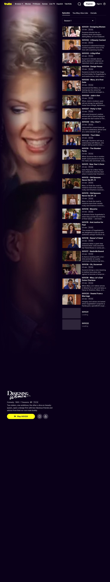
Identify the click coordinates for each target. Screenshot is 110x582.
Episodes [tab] (66, 13)
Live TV (52, 4)
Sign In (99, 4)
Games (45, 4)
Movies (28, 4)
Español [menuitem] (60, 4)
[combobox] (79, 21)
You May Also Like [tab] (80, 13)
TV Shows (36, 4)
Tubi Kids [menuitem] (68, 4)
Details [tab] (94, 13)
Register (89, 4)
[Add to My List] (39, 416)
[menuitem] (19, 4)
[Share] (45, 416)
